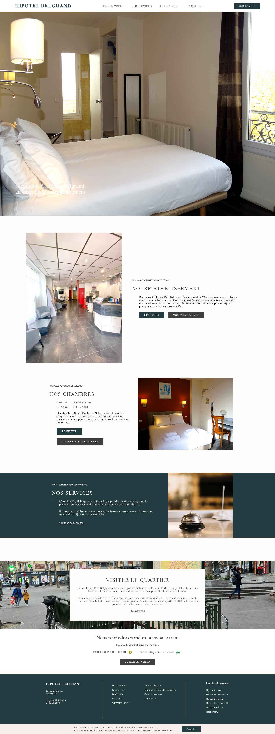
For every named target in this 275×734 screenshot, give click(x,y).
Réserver (247, 5)
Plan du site (150, 699)
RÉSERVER (152, 315)
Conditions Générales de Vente (160, 690)
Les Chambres (119, 686)
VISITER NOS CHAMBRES (80, 441)
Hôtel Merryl (212, 712)
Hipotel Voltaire (213, 690)
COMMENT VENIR (186, 315)
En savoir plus (137, 611)
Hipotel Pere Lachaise (217, 695)
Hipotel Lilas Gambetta (217, 703)
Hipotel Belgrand (214, 699)
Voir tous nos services (71, 523)
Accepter (191, 729)
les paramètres (164, 730)
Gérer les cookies (153, 694)
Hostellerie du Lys (215, 707)
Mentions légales (152, 686)
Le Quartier (118, 694)
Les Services (118, 690)
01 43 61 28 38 (53, 703)
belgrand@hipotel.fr (56, 700)
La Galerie (117, 699)
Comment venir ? (120, 703)
